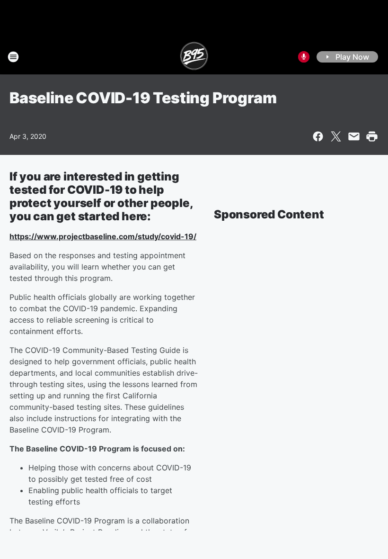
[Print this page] (372, 136)
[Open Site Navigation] (13, 57)
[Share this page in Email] (354, 136)
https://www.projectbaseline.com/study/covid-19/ (102, 236)
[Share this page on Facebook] (318, 136)
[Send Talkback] (303, 57)
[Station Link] (194, 57)
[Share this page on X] (336, 136)
